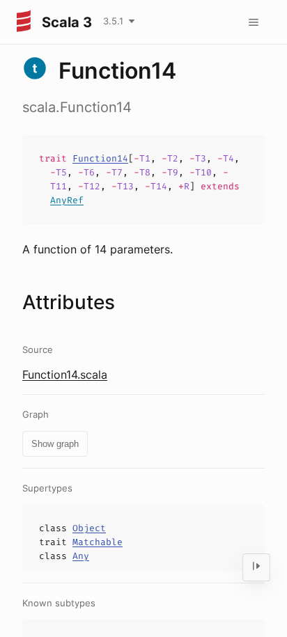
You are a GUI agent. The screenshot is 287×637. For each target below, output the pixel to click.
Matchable (97, 542)
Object (89, 528)
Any (80, 556)
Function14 (100, 158)
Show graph (55, 444)
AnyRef (67, 200)
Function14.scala (64, 375)
